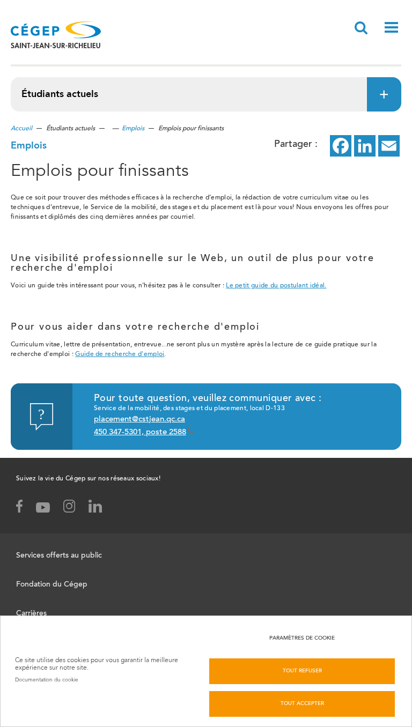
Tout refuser (302, 671)
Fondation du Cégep (51, 585)
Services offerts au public (59, 556)
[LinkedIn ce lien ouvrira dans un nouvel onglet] (365, 146)
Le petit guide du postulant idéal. (276, 286)
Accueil (21, 128)
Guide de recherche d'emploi (119, 354)
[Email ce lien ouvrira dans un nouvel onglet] (389, 146)
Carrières (31, 614)
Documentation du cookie (46, 680)
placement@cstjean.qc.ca (139, 420)
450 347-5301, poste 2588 (140, 432)
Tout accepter (302, 704)
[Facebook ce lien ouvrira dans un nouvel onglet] (340, 146)
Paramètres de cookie (302, 638)
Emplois (133, 128)
